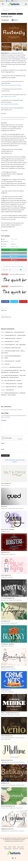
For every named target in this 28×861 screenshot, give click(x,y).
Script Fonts (13, 669)
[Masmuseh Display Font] (14, 796)
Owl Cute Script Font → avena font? (12, 361)
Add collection (14, 256)
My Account (15, 1)
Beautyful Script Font (7, 667)
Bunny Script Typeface (7, 529)
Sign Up (8, 1)
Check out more (15, 253)
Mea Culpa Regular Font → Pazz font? (13, 380)
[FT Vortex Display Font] (14, 588)
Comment (4, 420)
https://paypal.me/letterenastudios (9, 104)
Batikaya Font (5, 783)
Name (3, 443)
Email (3, 449)
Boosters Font (5, 552)
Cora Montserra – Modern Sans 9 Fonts (12, 347)
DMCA (14, 847)
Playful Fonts (19, 13)
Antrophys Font (5, 621)
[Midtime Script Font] (14, 750)
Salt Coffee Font (6, 483)
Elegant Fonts (11, 714)
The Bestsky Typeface (7, 644)
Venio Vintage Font (6, 735)
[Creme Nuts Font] (14, 680)
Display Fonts (18, 9)
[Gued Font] (14, 496)
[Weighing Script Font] (14, 819)
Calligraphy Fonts (5, 762)
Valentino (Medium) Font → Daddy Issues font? (15, 335)
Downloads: (5, 241)
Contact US (15, 848)
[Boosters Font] (14, 542)
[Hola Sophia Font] (14, 565)
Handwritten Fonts (11, 13)
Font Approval (8, 848)
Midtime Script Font (7, 760)
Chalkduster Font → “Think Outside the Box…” (15, 332)
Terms (5, 847)
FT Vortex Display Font (7, 598)
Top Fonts (21, 848)
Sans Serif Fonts (19, 508)
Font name (7, 364)
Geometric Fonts (11, 508)
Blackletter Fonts (5, 554)
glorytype (13, 244)
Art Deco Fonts (4, 737)
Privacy (9, 847)
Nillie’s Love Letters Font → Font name (14, 383)
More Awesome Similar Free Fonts (14, 461)
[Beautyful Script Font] (14, 657)
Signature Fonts (14, 623)
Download (15, 250)
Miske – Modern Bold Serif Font (10, 712)
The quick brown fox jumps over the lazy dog (15, 279)
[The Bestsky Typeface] (14, 634)
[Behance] (12, 858)
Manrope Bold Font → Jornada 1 (12, 341)
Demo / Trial (14, 246)
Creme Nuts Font (6, 690)
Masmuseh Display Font (8, 806)
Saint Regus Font (10, 389)
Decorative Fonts (5, 785)
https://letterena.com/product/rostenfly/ (11, 85)
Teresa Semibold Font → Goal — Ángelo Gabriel (15, 344)
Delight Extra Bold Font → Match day (13, 338)
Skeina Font (4, 310)
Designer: (4, 244)
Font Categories (9, 9)
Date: (3, 239)
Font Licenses (20, 847)
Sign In (2, 1)
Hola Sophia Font (6, 575)
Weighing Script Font (7, 829)
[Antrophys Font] (14, 611)
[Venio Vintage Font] (14, 725)
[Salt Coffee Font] (14, 473)
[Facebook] (15, 858)
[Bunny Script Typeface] (14, 519)
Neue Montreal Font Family (15, 367)
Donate (15, 260)
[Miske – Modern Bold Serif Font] (14, 702)
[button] (26, 4)
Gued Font (4, 506)
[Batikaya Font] (14, 773)
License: (4, 246)
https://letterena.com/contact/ (8, 96)
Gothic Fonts (19, 600)
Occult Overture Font (6, 317)
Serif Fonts (10, 577)
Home (3, 9)
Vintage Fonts (7, 739)
